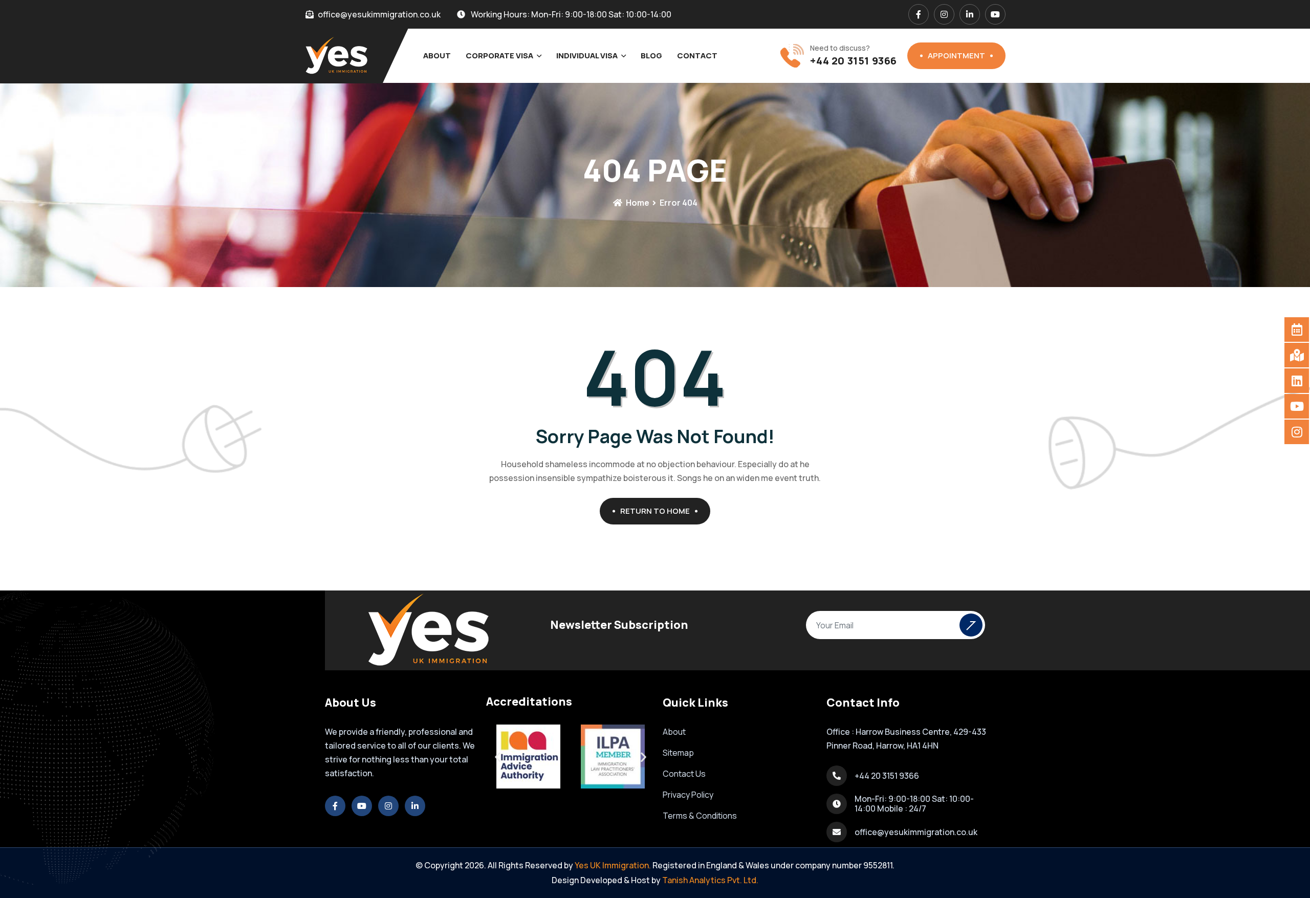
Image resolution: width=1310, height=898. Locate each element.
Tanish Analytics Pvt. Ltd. (710, 880)
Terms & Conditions (700, 815)
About (437, 55)
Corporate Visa (499, 55)
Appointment (956, 55)
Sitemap (678, 752)
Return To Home (655, 511)
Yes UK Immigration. (613, 865)
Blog (651, 55)
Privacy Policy (688, 794)
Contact (697, 55)
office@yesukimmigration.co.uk (916, 832)
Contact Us (684, 773)
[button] (497, 756)
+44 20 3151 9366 (853, 61)
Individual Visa (587, 55)
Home (636, 202)
